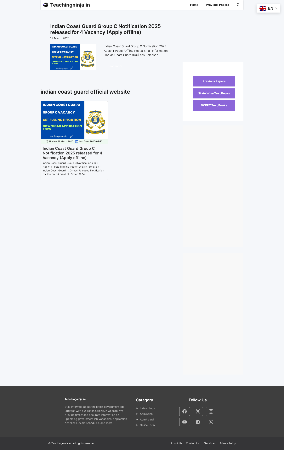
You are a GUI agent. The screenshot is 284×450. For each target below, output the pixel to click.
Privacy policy (227, 443)
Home (194, 5)
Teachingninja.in (70, 5)
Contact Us (193, 443)
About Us (176, 443)
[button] (238, 5)
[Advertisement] (213, 38)
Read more (115, 66)
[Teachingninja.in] (45, 5)
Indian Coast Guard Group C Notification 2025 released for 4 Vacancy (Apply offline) (105, 29)
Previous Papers (217, 5)
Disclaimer (209, 443)
